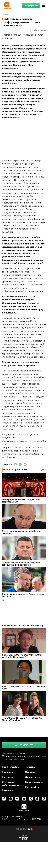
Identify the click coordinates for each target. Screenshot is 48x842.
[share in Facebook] (15, 464)
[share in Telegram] (25, 464)
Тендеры (30, 767)
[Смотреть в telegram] (17, 799)
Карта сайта (32, 787)
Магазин (30, 772)
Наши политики (34, 782)
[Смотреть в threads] (44, 799)
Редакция (7, 772)
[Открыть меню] (43, 5)
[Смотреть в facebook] (4, 799)
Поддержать (31, 5)
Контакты (7, 777)
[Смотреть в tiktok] (37, 799)
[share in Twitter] (20, 464)
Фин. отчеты (32, 777)
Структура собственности (11, 783)
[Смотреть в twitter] (31, 799)
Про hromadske (11, 767)
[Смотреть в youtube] (24, 799)
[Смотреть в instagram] (11, 799)
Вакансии (7, 790)
